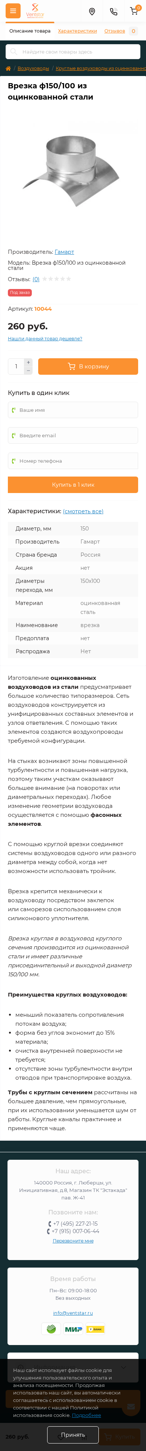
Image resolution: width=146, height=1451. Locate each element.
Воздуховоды (33, 68)
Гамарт (64, 252)
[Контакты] (113, 11)
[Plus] (28, 362)
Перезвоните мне (73, 1241)
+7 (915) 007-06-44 (75, 1231)
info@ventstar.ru (73, 1313)
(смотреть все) (83, 511)
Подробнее (86, 1415)
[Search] (14, 51)
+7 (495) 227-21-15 (75, 1223)
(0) (36, 279)
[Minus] (28, 371)
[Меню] (13, 10)
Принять (73, 1435)
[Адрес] (92, 11)
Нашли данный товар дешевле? (45, 338)
